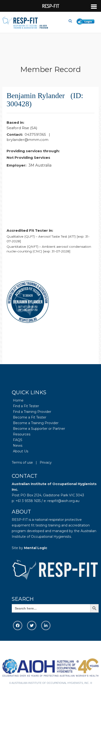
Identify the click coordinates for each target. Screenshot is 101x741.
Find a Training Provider (32, 412)
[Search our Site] (72, 21)
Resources (21, 434)
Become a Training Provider (35, 423)
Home (18, 400)
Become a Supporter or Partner (39, 428)
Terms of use (22, 462)
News (17, 445)
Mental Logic (35, 548)
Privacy (46, 462)
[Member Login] (87, 21)
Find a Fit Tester (26, 406)
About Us (20, 451)
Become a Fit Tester (29, 417)
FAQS (17, 440)
